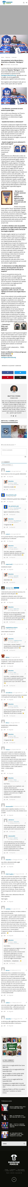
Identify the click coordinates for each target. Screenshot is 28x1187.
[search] (24, 1143)
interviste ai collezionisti (8, 365)
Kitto (15, 736)
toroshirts (16, 706)
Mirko (15, 672)
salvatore (16, 838)
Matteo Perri (6, 64)
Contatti (13, 1169)
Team (6, 1169)
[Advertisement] (14, 20)
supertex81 (16, 576)
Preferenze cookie (6, 1101)
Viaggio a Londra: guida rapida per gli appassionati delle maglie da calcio (13, 1075)
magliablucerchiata (11, 627)
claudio (15, 483)
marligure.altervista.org (8, 75)
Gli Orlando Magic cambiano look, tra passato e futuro (16, 1134)
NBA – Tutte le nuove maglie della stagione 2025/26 (17, 1125)
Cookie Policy (9, 1170)
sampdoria (18, 365)
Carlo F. (15, 547)
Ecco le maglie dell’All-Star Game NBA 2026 (18, 1107)
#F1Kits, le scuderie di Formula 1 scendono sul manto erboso (14, 1091)
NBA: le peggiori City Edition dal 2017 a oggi (17, 1116)
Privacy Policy (20, 1170)
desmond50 (16, 821)
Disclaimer (21, 1169)
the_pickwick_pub (11, 495)
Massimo (11, 481)
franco (15, 779)
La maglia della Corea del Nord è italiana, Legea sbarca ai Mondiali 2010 (14, 1085)
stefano (15, 942)
